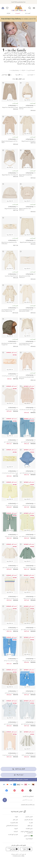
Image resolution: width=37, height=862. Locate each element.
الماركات (8, 13)
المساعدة (16, 831)
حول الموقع (30, 825)
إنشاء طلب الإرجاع (29, 820)
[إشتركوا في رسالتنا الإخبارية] (5, 800)
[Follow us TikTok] (30, 791)
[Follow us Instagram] (14, 791)
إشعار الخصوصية (14, 823)
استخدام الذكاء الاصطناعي (12, 825)
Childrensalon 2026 (18, 856)
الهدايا (16, 817)
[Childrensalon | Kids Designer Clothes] (18, 7)
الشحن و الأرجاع (29, 817)
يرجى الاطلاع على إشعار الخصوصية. (27, 804)
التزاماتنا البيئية (29, 839)
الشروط (16, 828)
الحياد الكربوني (28, 836)
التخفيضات (17, 13)
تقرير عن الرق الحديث (13, 834)
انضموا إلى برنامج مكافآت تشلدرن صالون (18, 779)
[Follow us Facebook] (7, 791)
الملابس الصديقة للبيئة (17, 812)
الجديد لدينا (27, 13)
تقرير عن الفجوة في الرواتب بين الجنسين (27, 832)
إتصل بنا (31, 823)
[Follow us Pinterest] (22, 791)
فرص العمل (15, 820)
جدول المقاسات (29, 828)
